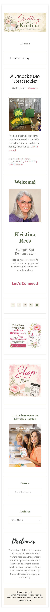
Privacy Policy (28, 592)
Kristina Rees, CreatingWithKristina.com (25, 22)
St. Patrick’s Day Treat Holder (25, 78)
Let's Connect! (25, 283)
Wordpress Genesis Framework (19, 598)
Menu (27, 43)
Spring (21, 162)
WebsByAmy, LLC (24, 600)
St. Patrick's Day (31, 162)
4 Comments (33, 88)
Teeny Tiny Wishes (16, 164)
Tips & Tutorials (24, 159)
